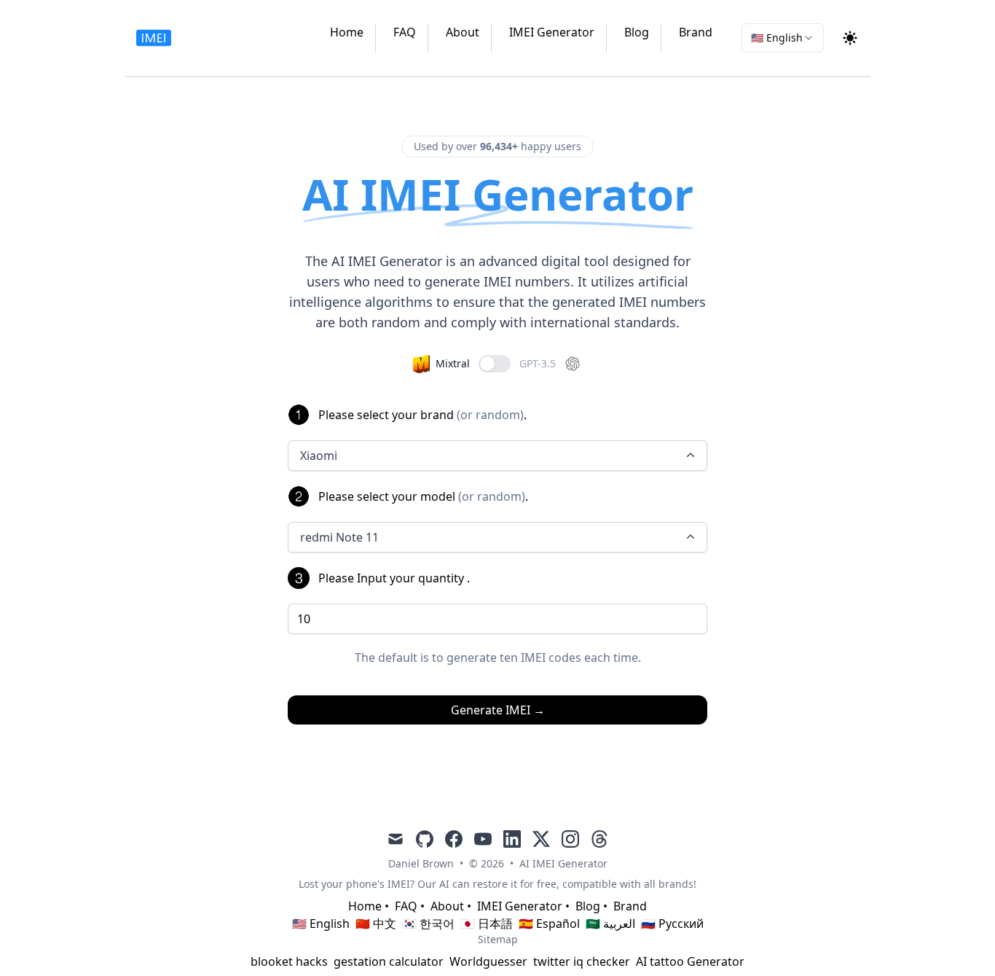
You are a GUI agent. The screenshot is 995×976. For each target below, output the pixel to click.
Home (346, 32)
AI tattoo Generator (690, 961)
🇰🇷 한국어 (428, 924)
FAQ (404, 32)
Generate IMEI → (498, 710)
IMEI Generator (551, 32)
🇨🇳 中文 (375, 924)
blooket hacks (289, 961)
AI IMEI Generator (563, 863)
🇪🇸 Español (549, 924)
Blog (636, 32)
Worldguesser (488, 961)
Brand (695, 32)
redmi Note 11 (339, 537)
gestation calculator (389, 961)
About (462, 32)
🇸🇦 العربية (610, 924)
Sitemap (498, 939)
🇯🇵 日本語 (486, 924)
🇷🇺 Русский (672, 924)
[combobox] (783, 37)
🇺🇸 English (321, 924)
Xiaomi (318, 456)
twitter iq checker (581, 961)
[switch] (495, 363)
